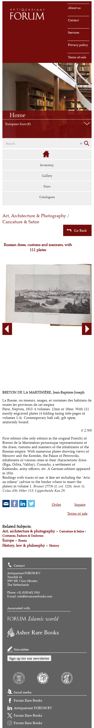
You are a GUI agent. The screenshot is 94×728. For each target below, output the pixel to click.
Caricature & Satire (20, 222)
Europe (8, 540)
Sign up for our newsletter (29, 658)
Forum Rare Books (28, 700)
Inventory (47, 165)
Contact (73, 20)
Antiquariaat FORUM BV (33, 708)
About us (74, 8)
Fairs (47, 186)
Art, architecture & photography (28, 531)
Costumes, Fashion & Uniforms (22, 536)
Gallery (47, 175)
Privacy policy (78, 45)
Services (73, 32)
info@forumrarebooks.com (34, 596)
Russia (22, 540)
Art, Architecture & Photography (34, 216)
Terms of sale (77, 57)
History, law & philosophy (23, 545)
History (54, 545)
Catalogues (47, 197)
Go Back (80, 230)
